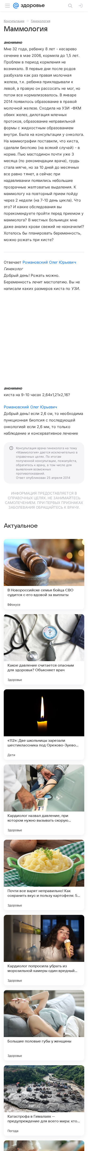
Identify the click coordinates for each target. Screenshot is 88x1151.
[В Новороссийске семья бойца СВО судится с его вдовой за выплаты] (44, 574)
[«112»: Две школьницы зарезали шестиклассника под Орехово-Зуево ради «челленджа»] (44, 724)
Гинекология (40, 21)
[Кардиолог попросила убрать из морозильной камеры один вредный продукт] (44, 950)
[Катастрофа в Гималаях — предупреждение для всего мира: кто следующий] (44, 1100)
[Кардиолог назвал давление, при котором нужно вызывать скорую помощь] (44, 800)
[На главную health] (32, 5)
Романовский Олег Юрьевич (49, 262)
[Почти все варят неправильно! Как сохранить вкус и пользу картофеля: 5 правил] (44, 875)
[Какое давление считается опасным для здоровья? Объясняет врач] (44, 649)
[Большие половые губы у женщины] (44, 1025)
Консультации (14, 21)
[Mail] (16, 5)
